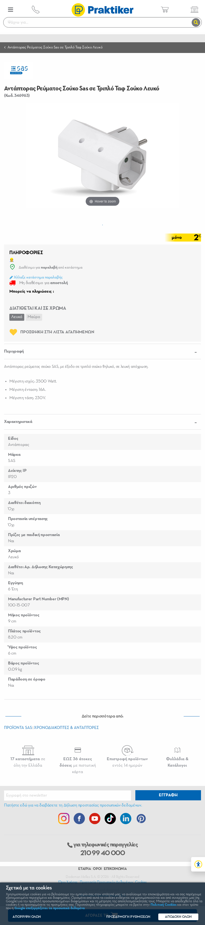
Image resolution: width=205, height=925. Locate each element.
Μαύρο (33, 317)
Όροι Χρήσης (68, 882)
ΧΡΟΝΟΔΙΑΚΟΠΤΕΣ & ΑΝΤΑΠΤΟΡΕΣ (66, 728)
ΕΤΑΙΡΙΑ (84, 869)
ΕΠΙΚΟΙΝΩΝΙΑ (115, 869)
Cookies (141, 882)
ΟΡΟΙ (97, 869)
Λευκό (16, 317)
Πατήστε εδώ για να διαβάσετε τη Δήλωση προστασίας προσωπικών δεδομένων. (73, 805)
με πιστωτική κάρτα (78, 765)
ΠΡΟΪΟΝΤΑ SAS (18, 728)
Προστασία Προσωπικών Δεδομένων (106, 882)
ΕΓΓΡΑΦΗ (168, 795)
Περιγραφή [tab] (14, 351)
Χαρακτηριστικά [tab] (18, 422)
